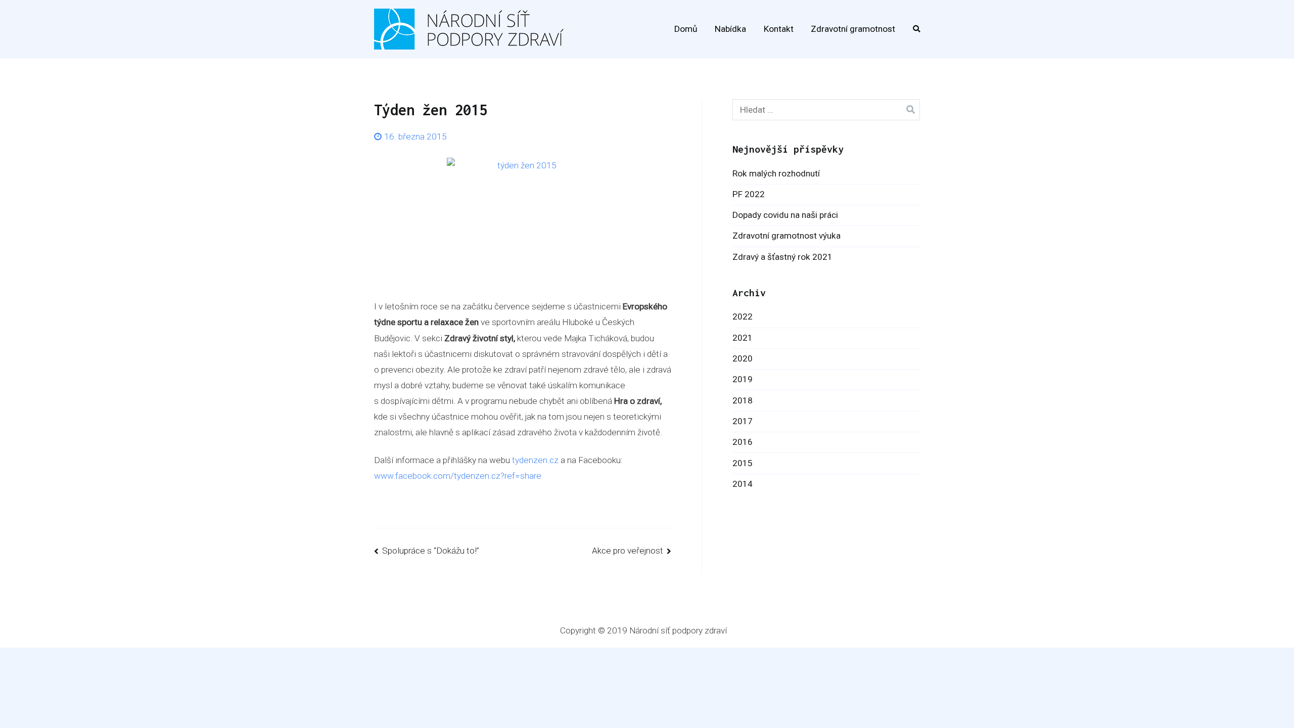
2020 (742, 358)
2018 (742, 400)
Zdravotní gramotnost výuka (786, 236)
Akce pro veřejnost (627, 550)
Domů (686, 29)
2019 (742, 379)
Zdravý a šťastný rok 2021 (782, 257)
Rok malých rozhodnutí (776, 173)
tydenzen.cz (535, 460)
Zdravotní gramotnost (853, 29)
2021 (742, 338)
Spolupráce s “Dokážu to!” (430, 550)
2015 (742, 463)
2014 (742, 484)
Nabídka (730, 29)
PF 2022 (748, 194)
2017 (742, 421)
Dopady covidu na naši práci (785, 215)
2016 (742, 442)
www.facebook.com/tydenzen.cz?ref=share (457, 476)
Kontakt (779, 29)
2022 (742, 316)
